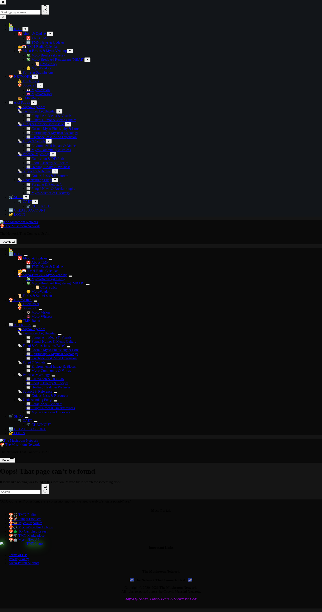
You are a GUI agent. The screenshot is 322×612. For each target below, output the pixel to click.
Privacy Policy (19, 559)
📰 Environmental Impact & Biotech (51, 366)
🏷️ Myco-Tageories (31, 329)
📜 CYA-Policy (46, 287)
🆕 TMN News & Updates (45, 266)
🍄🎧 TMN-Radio (22, 515)
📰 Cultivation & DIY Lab (45, 379)
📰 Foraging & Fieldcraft (44, 404)
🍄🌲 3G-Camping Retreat (28, 531)
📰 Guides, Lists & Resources (47, 395)
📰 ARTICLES (20, 325)
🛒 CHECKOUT (38, 425)
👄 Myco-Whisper (39, 316)
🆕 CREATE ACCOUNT (27, 429)
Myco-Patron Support (24, 563)
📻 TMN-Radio (29, 321)
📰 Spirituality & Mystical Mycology (52, 354)
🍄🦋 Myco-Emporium (25, 523)
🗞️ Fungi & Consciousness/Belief (41, 345)
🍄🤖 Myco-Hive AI (24, 539)
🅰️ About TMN (37, 262)
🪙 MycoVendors (38, 291)
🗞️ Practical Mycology (34, 375)
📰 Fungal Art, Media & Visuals (48, 337)
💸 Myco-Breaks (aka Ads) (45, 279)
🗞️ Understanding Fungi (35, 400)
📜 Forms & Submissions (35, 296)
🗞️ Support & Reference (35, 391)
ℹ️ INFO (15, 254)
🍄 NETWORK (20, 300)
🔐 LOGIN (17, 433)
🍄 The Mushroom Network (20, 226)
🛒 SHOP (16, 416)
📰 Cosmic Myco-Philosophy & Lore (52, 350)
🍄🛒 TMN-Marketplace (26, 535)
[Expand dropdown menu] (26, 255)
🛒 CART (25, 420)
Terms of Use (18, 555)
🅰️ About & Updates (32, 258)
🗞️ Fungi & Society (32, 362)
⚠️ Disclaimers (28, 304)
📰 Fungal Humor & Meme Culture (51, 341)
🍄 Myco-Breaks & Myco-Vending (42, 275)
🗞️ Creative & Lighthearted (37, 333)
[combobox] (20, 492)
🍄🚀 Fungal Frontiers (25, 519)
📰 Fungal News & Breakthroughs (50, 408)
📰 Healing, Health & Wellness (48, 387)
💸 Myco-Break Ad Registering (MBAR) (55, 283)
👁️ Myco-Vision (38, 312)
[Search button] (45, 489)
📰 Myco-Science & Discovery (48, 412)
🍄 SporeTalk (27, 308)
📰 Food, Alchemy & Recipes (47, 383)
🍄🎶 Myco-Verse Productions (31, 527)
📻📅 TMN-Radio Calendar (38, 271)
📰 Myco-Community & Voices (48, 370)
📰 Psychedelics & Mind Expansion (51, 358)
